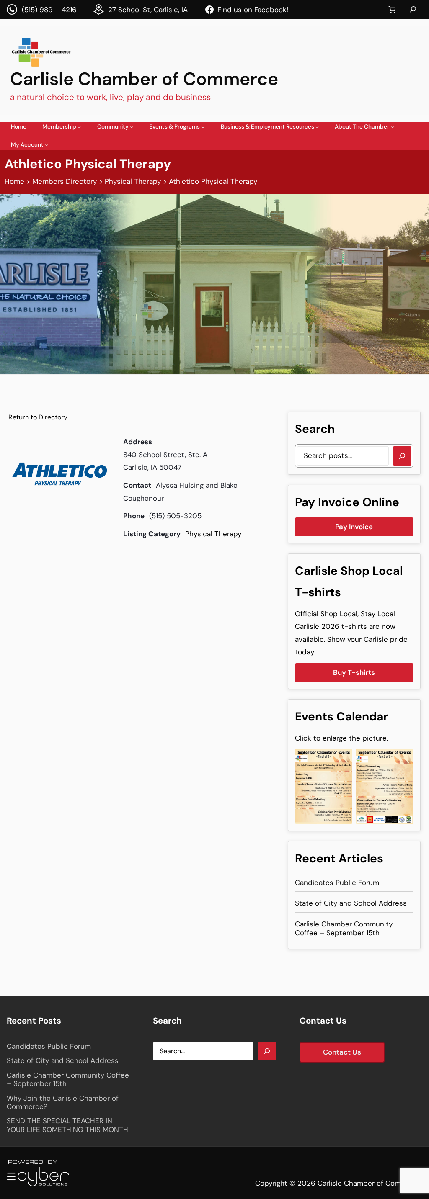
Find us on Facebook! (252, 9)
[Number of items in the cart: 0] (392, 10)
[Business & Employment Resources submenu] (317, 127)
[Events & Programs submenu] (202, 127)
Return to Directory (37, 417)
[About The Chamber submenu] (392, 127)
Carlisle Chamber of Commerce (144, 78)
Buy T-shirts (354, 672)
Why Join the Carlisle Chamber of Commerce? (63, 1102)
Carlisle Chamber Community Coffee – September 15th (344, 928)
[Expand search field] (413, 9)
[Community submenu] (131, 127)
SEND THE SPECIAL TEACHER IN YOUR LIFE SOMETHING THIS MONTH (67, 1125)
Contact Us (342, 1052)
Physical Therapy (213, 533)
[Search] (402, 456)
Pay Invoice (354, 526)
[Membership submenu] (79, 127)
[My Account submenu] (46, 145)
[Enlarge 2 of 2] (402, 760)
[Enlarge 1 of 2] (341, 760)
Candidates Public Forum (337, 882)
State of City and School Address (351, 903)
